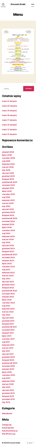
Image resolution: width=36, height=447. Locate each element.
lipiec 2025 (7, 191)
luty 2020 (6, 387)
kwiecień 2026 (8, 164)
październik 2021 (9, 327)
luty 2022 (6, 315)
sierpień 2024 (8, 224)
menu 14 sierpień (9, 125)
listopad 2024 (8, 215)
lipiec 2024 (7, 227)
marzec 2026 (8, 167)
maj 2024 (6, 233)
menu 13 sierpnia (9, 129)
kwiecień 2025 (8, 200)
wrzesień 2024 (8, 221)
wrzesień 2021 (8, 330)
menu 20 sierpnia (9, 106)
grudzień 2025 (8, 176)
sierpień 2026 (8, 152)
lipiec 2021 (6, 336)
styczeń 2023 (8, 282)
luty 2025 (6, 206)
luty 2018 (6, 402)
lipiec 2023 (7, 263)
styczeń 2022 (8, 318)
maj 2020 (6, 378)
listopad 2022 (8, 288)
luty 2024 (6, 242)
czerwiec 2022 (8, 303)
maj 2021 (6, 342)
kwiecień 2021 (8, 345)
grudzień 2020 (8, 357)
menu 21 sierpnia (9, 101)
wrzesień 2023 (8, 257)
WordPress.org (8, 434)
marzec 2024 (8, 239)
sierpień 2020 (8, 369)
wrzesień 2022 (8, 294)
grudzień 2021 (8, 321)
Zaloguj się (6, 425)
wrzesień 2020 (8, 366)
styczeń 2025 (8, 209)
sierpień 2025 (8, 188)
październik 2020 (9, 363)
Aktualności (7, 413)
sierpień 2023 (8, 260)
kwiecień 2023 (8, 273)
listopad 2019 (8, 396)
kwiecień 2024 (8, 236)
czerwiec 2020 (8, 375)
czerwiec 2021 (8, 339)
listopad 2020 (8, 360)
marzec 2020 (8, 384)
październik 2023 (9, 254)
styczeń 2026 (8, 173)
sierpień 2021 (8, 333)
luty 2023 (6, 279)
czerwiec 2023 (8, 267)
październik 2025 (9, 182)
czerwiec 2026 (8, 158)
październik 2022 (9, 291)
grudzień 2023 (8, 248)
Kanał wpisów (8, 428)
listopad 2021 (8, 324)
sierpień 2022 (8, 297)
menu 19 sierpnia (9, 111)
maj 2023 (6, 270)
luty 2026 (6, 170)
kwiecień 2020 (8, 381)
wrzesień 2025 (8, 185)
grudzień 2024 (8, 212)
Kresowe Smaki (18, 4)
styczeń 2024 (8, 245)
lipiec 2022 (7, 300)
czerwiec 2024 (8, 230)
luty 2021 (6, 351)
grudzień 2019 (8, 393)
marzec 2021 (7, 348)
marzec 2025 (8, 203)
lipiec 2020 (7, 372)
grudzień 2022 (8, 285)
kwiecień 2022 (8, 309)
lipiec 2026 (7, 155)
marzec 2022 (8, 312)
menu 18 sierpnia (9, 115)
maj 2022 (6, 306)
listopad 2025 (8, 179)
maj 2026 (6, 161)
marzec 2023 (8, 276)
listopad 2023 (8, 251)
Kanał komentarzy (10, 431)
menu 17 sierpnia (9, 120)
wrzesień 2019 (8, 399)
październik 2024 (9, 218)
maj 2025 (6, 197)
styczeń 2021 (8, 354)
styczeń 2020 (8, 390)
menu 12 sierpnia (9, 134)
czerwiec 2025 (8, 194)
